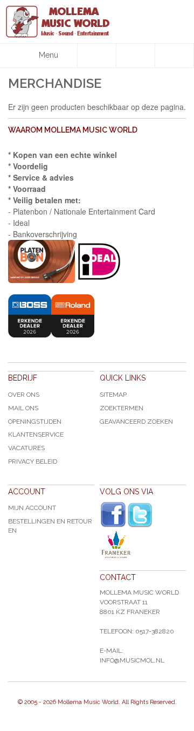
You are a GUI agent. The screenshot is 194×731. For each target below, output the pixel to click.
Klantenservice (36, 434)
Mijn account (32, 508)
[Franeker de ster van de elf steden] (143, 544)
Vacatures (26, 448)
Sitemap (113, 394)
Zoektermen (121, 408)
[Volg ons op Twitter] (140, 515)
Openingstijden (34, 421)
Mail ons (23, 408)
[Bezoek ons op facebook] (113, 514)
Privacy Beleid (32, 461)
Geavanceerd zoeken (136, 421)
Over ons (23, 394)
